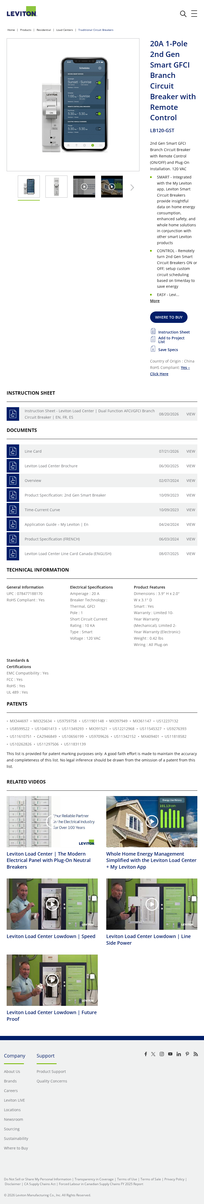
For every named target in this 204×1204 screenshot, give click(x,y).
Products (25, 30)
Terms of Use (127, 1179)
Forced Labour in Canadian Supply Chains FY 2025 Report (101, 1184)
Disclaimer (13, 1184)
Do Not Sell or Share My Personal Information (37, 1179)
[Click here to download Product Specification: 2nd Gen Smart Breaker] (13, 495)
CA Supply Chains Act (40, 1184)
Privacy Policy (174, 1179)
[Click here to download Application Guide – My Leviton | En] (13, 524)
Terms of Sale (151, 1179)
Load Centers (64, 30)
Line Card (33, 451)
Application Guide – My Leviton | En (56, 524)
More (155, 300)
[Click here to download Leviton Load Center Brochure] (13, 466)
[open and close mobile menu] (194, 13)
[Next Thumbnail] (131, 187)
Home (11, 30)
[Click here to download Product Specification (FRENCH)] (13, 539)
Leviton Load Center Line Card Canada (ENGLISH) (68, 553)
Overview (33, 480)
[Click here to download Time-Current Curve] (13, 509)
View (190, 413)
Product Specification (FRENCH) (52, 538)
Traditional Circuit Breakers (95, 30)
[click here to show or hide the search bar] (183, 14)
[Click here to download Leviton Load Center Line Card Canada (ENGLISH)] (13, 553)
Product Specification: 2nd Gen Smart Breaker (65, 495)
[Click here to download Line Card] (13, 451)
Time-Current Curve (42, 509)
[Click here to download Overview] (13, 480)
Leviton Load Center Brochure (51, 465)
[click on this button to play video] (84, 186)
